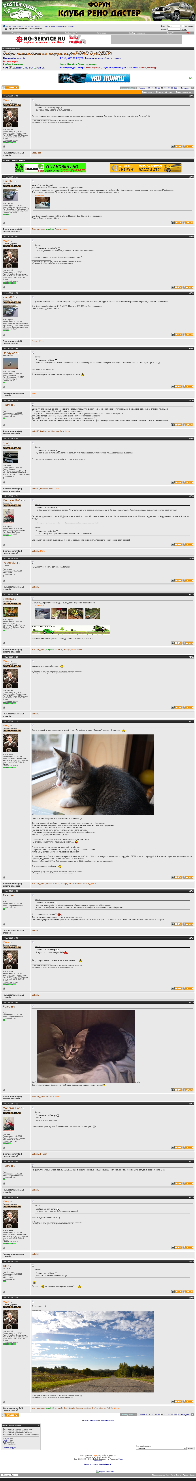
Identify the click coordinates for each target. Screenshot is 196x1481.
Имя (163, 26)
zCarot (120, 1459)
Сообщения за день (137, 33)
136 (175, 88)
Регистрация (16, 33)
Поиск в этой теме (164, 92)
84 (156, 88)
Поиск (169, 33)
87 (165, 88)
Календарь (101, 33)
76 (152, 88)
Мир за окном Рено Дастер (55, 26)
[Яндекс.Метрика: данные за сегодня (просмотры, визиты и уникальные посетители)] (105, 1471)
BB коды (6, 1438)
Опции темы (147, 92)
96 (172, 88)
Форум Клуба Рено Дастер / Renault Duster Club (24, 26)
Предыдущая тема (90, 1420)
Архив (185, 1475)
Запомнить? (189, 26)
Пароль (164, 29)
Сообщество (70, 33)
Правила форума (9, 1448)
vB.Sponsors (98, 1460)
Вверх (192, 1475)
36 (149, 88)
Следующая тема (106, 1420)
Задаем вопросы (103, 58)
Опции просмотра (183, 92)
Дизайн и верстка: (91, 1464)
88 (169, 88)
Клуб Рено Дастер (173, 1475)
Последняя (185, 88)
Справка (42, 33)
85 (159, 88)
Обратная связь (158, 1475)
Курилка (71, 26)
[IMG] (5, 1442)
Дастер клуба (14, 58)
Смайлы (6, 1440)
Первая (141, 88)
